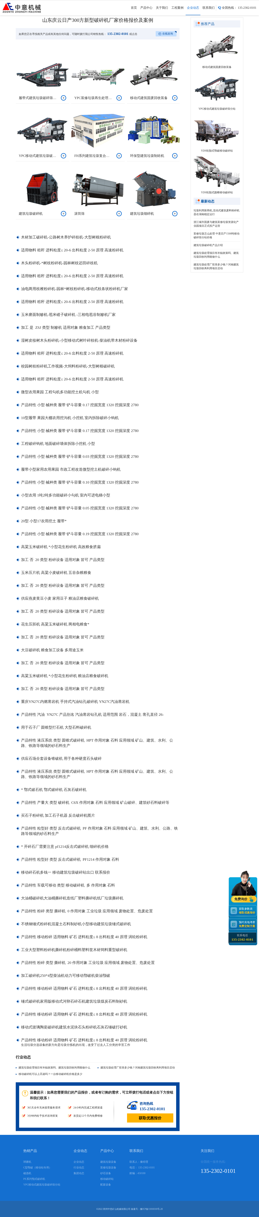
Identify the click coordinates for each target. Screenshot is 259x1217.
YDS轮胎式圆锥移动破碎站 (217, 192)
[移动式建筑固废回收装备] (217, 47)
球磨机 (27, 1161)
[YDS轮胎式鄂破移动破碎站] (217, 130)
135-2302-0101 (117, 34)
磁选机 (27, 1173)
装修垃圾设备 (108, 1167)
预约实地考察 (247, 924)
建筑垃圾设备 (108, 1161)
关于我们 (162, 7)
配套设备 (105, 1184)
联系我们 (208, 7)
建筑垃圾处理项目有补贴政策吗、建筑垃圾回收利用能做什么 (54, 1067)
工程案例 (177, 7)
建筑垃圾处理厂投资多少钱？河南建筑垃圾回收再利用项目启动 (137, 1067)
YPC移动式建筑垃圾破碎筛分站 (217, 108)
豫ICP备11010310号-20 (151, 1209)
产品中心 (146, 7)
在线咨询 (167, 33)
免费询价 (241, 899)
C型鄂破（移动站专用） (37, 1167)
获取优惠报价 (150, 1118)
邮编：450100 (137, 1173)
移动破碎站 (107, 1179)
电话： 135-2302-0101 (142, 1167)
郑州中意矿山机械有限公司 (116, 1209)
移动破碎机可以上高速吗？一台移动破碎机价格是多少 (50, 1074)
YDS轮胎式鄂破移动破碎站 (217, 150)
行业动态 (79, 1167)
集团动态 (79, 1173)
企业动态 (193, 7)
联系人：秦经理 (139, 1161)
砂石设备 (105, 1173)
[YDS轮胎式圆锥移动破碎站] (217, 172)
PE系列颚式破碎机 (34, 1179)
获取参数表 (247, 910)
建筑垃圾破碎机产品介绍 (208, 245)
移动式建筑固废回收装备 (217, 67)
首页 (134, 7)
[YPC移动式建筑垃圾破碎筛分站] (217, 88)
